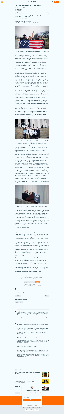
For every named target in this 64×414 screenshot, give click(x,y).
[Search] (50, 2)
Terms (35, 407)
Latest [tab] (18, 369)
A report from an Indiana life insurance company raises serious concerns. (27, 374)
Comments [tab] (17, 302)
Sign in (61, 1)
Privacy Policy (39, 402)
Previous (18, 295)
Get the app (37, 409)
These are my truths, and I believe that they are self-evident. (24, 381)
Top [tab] (16, 369)
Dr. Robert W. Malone (20, 9)
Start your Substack (29, 409)
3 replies (19, 360)
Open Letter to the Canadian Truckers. (23, 380)
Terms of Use (36, 401)
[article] (32, 374)
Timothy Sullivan (19, 311)
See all (17, 393)
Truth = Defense (19, 323)
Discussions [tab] (22, 369)
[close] (41, 386)
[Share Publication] (52, 2)
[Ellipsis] (48, 311)
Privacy (33, 407)
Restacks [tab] (21, 302)
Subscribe (56, 1)
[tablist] (19, 302)
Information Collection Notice (32, 402)
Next (46, 295)
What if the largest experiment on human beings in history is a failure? (27, 373)
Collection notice (39, 407)
